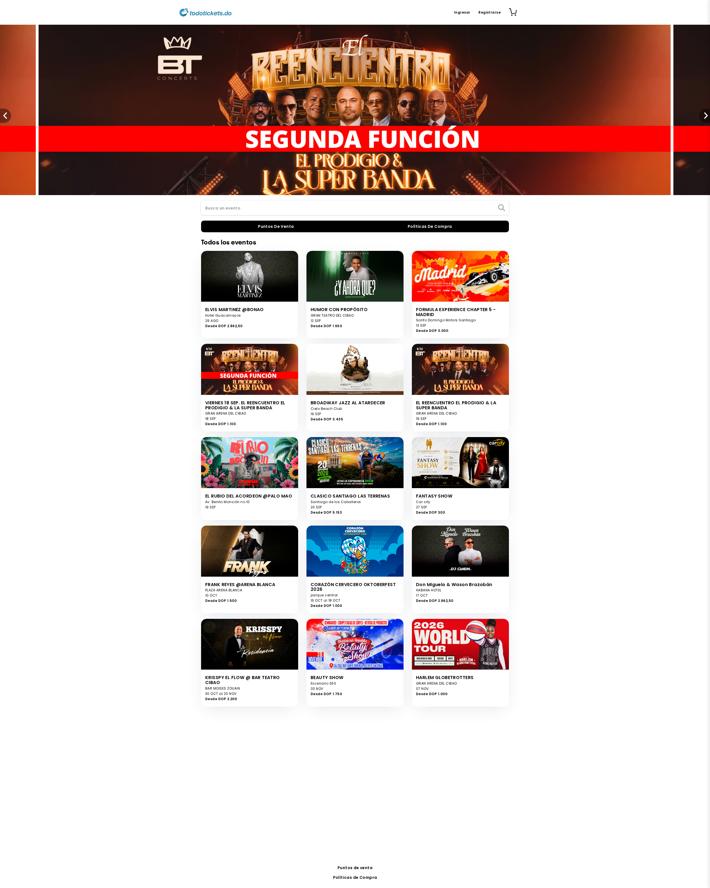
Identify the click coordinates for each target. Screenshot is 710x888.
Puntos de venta (355, 868)
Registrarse (489, 12)
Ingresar (462, 12)
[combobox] (355, 208)
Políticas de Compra (355, 877)
